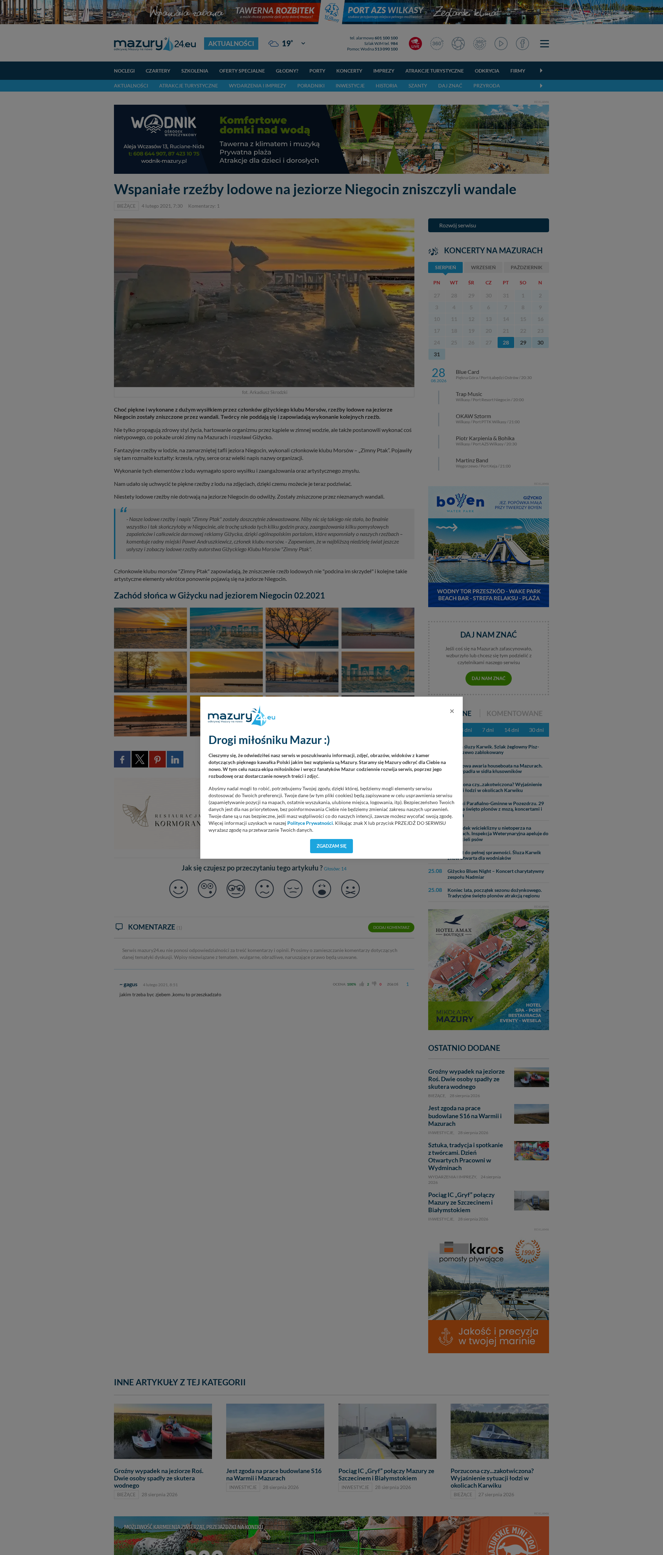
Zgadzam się (332, 846)
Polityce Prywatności (310, 823)
